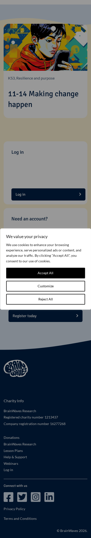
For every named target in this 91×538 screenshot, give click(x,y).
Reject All (45, 299)
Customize (46, 286)
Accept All (45, 273)
